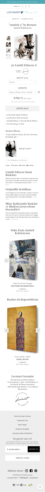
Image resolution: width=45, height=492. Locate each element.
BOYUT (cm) (22, 78)
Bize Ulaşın (22, 425)
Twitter (23, 165)
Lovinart (30, 475)
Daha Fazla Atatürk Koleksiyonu (22, 232)
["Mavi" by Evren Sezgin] (22, 260)
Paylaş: (8, 165)
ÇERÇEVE (22, 88)
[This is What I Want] (22, 329)
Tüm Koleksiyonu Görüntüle (17, 160)
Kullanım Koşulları (22, 429)
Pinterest (30, 165)
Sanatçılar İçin (22, 420)
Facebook (15, 165)
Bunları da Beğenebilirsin (22, 299)
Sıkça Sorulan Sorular (22, 416)
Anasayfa (15, 19)
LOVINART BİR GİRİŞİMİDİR (22, 478)
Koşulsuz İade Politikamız (22, 433)
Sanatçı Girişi (22, 458)
